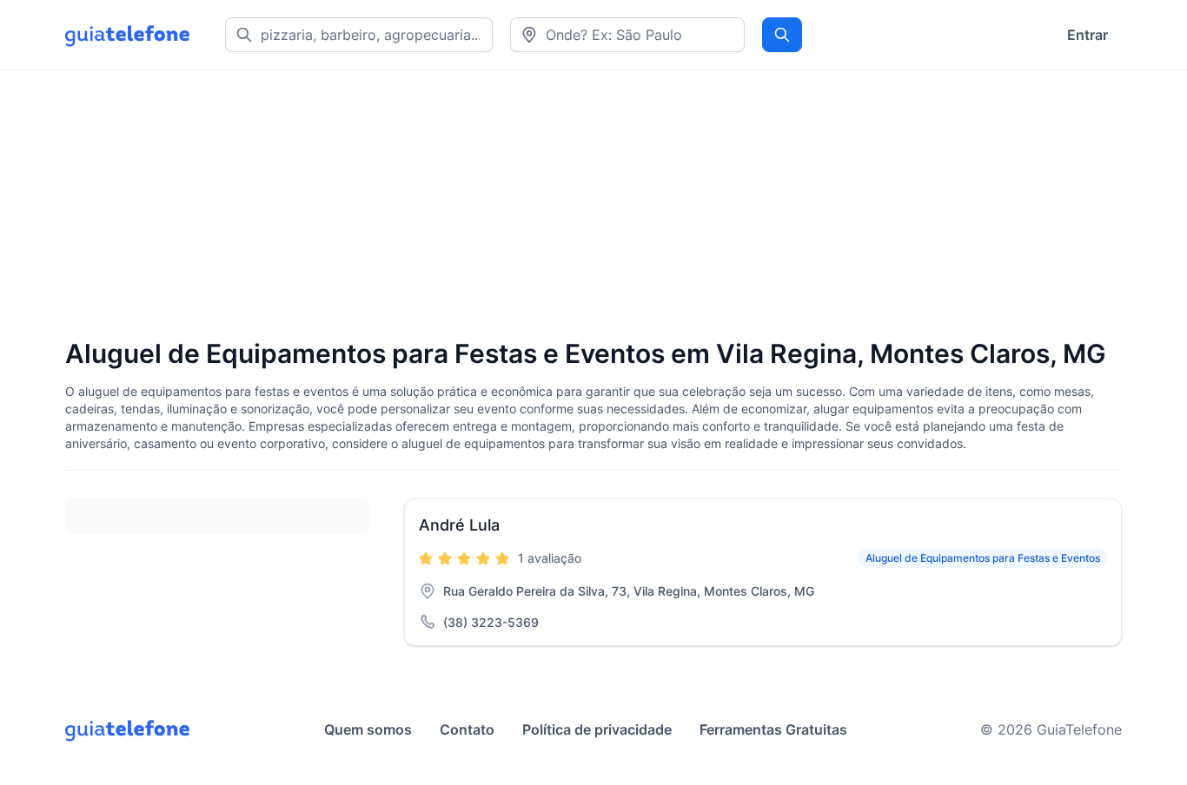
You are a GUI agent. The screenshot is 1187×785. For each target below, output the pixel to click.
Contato (467, 729)
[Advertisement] (586, 205)
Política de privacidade (597, 729)
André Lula (459, 525)
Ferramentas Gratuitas (773, 729)
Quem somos (368, 729)
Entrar (1087, 34)
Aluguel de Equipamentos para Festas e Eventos (982, 557)
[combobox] (627, 34)
